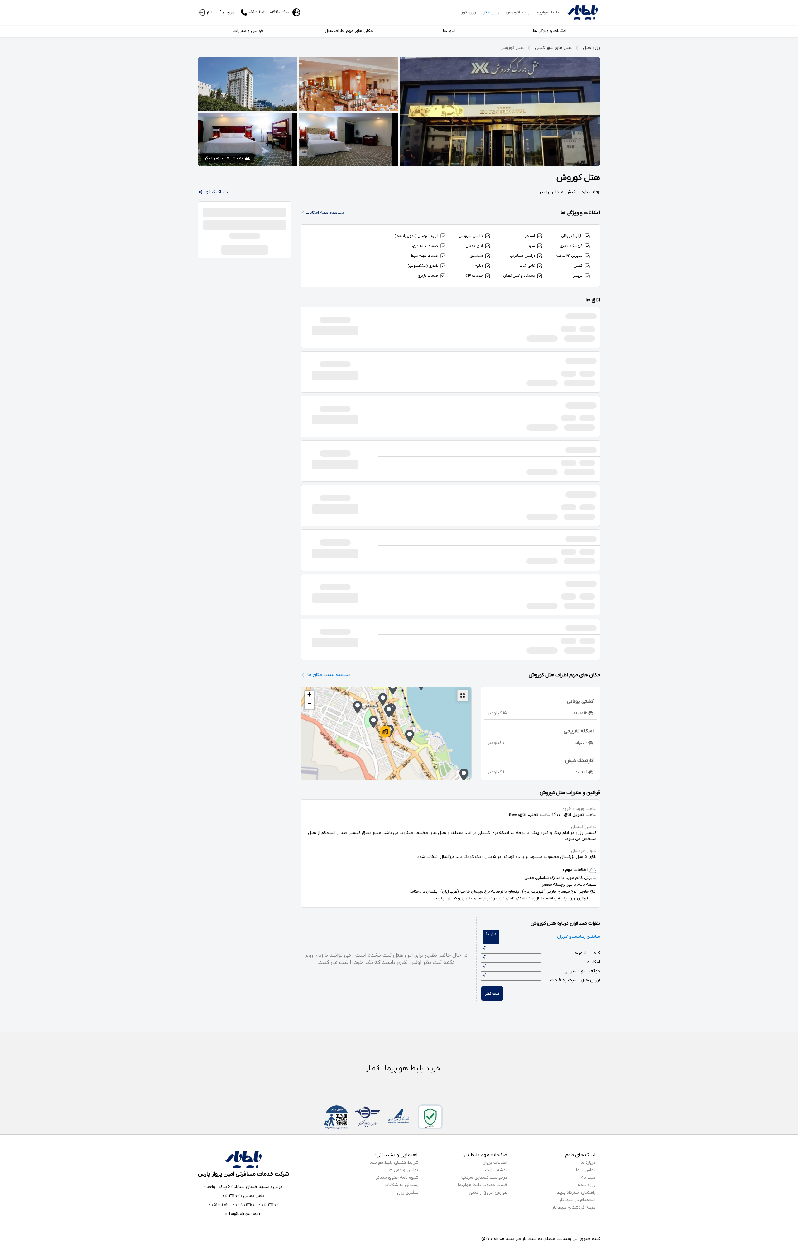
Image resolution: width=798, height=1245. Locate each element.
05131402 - (268, 1205)
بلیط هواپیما (547, 12)
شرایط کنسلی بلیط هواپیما (394, 1163)
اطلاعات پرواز (495, 1163)
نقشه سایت (496, 1170)
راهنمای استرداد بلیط (576, 1192)
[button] (385, 732)
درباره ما (588, 1163)
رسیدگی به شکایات (402, 1185)
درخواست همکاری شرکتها (484, 1177)
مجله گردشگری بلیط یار (573, 1207)
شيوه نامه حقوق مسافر (397, 1177)
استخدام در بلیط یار (577, 1200)
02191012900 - (243, 1205)
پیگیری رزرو (408, 1192)
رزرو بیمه (586, 1185)
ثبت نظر (492, 993)
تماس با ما (585, 1170)
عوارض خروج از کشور (488, 1192)
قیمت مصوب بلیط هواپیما (482, 1185)
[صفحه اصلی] (582, 12)
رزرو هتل (490, 12)
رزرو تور (468, 12)
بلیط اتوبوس (518, 12)
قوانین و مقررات (404, 1170)
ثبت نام (588, 1177)
